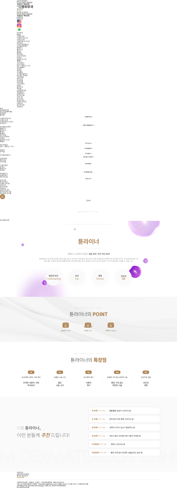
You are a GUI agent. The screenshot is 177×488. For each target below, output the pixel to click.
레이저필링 (20, 64)
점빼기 (19, 61)
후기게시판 (20, 105)
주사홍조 (20, 72)
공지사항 (20, 98)
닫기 (1, 108)
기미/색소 (20, 62)
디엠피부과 (20, 36)
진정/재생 (20, 77)
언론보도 (20, 106)
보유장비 (20, 43)
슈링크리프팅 (21, 56)
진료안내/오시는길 (23, 41)
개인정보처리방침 (23, 474)
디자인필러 (20, 83)
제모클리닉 (20, 92)
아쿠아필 (20, 80)
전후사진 (20, 103)
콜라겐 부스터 (21, 59)
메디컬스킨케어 (22, 75)
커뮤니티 (20, 96)
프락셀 (19, 70)
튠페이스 (20, 47)
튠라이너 (20, 49)
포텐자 (19, 69)
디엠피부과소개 (22, 38)
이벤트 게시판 (21, 101)
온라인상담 (20, 100)
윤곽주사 (20, 87)
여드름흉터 (20, 67)
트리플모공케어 (22, 46)
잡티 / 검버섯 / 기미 (23, 65)
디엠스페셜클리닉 (23, 44)
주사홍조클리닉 (22, 74)
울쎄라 (19, 52)
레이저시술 (20, 95)
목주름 (19, 88)
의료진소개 (20, 39)
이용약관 (20, 472)
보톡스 (19, 85)
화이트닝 (20, 78)
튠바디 (19, 51)
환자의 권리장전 (23, 475)
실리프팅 (20, 54)
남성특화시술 (21, 90)
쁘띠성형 (20, 82)
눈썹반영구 (20, 93)
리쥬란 (19, 57)
